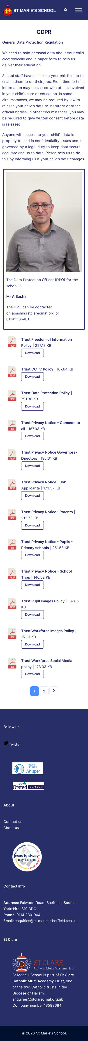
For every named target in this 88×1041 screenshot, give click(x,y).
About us (11, 827)
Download (32, 353)
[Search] (65, 10)
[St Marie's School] (30, 9)
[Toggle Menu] (78, 10)
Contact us (12, 821)
